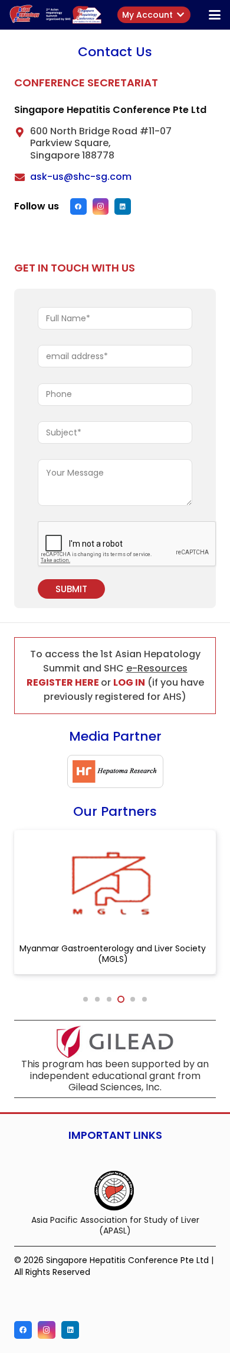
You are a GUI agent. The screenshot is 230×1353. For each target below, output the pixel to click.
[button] (191, 14)
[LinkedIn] (122, 206)
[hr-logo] (115, 771)
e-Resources (157, 668)
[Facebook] (78, 206)
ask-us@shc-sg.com (81, 176)
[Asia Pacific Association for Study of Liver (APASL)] (115, 1190)
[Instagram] (101, 206)
